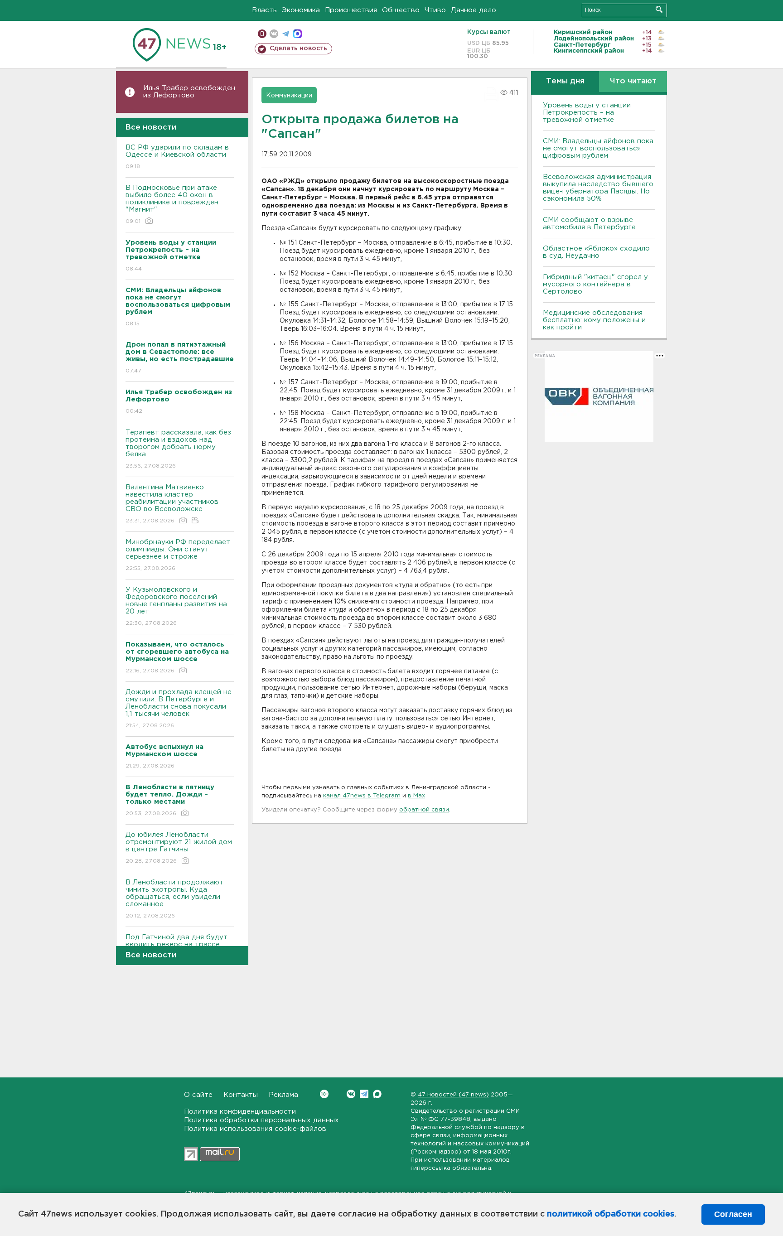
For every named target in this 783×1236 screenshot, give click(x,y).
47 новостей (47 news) (453, 1094)
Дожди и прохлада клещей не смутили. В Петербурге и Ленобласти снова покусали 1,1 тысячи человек (179, 708)
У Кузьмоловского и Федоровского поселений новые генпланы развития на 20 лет (176, 606)
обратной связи (424, 809)
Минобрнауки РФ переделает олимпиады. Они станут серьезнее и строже (178, 555)
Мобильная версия (262, 33)
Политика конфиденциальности (240, 1112)
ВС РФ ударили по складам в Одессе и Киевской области (177, 157)
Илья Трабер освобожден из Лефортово (189, 91)
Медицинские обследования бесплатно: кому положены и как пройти (594, 320)
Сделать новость (298, 48)
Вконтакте (351, 1094)
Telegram (364, 1094)
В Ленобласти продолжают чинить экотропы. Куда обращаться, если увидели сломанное (174, 898)
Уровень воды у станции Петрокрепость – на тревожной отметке (587, 112)
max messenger (297, 33)
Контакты (240, 1095)
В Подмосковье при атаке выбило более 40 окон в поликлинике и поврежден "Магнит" (172, 204)
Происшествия (351, 10)
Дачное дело (473, 10)
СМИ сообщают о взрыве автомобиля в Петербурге (589, 223)
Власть (264, 10)
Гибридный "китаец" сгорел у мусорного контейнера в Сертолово (595, 284)
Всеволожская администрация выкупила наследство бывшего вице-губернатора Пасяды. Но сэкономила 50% (598, 188)
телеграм (285, 33)
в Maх (416, 795)
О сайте (198, 1095)
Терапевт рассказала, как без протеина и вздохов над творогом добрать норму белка (178, 449)
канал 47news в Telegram (362, 795)
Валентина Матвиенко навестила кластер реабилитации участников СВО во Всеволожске (172, 503)
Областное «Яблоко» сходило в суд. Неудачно (596, 252)
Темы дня (565, 81)
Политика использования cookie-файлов (255, 1129)
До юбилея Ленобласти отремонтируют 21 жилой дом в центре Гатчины (179, 848)
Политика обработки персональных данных (261, 1120)
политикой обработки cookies (610, 1214)
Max (377, 1094)
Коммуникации (289, 95)
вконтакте (274, 33)
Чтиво (435, 10)
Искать (659, 9)
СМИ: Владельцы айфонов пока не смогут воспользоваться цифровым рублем (598, 148)
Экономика (301, 10)
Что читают (633, 81)
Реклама (283, 1095)
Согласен (733, 1214)
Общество (401, 10)
